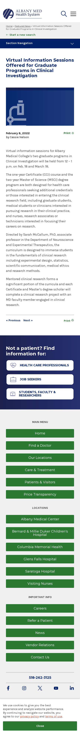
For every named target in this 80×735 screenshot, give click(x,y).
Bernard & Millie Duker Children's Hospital (40, 533)
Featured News (23, 26)
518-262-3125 (40, 678)
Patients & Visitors (40, 482)
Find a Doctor (40, 445)
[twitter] (40, 688)
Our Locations (40, 458)
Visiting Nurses (40, 584)
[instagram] (24, 688)
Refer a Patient (40, 621)
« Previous (13, 320)
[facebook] (8, 688)
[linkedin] (72, 688)
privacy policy (29, 716)
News (40, 633)
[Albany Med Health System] (22, 13)
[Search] (64, 14)
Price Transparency (40, 494)
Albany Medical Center (40, 519)
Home (9, 26)
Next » (28, 320)
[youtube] (56, 688)
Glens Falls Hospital (40, 559)
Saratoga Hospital (40, 571)
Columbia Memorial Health (40, 547)
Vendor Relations (40, 645)
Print (67, 133)
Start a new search (22, 34)
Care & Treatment (40, 470)
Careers (40, 608)
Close (40, 726)
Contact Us (40, 657)
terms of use (53, 716)
